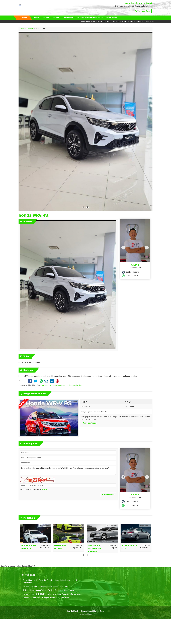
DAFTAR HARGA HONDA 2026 (90, 18)
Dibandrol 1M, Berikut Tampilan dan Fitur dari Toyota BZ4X (46, 586)
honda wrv (79, 384)
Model (30, 29)
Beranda (23, 29)
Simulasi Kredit (90, 422)
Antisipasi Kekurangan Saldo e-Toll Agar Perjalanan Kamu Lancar (48, 589)
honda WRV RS (33, 214)
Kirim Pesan (109, 494)
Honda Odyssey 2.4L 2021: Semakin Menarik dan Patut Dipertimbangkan (52, 593)
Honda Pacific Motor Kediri (138, 3)
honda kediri (57, 384)
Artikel (45, 18)
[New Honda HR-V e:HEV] (136, 533)
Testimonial (67, 18)
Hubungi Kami (144, 11)
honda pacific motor (68, 384)
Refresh (44, 488)
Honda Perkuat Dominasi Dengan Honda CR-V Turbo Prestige (47, 597)
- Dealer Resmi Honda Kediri (85, 610)
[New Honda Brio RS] (35, 533)
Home (36, 18)
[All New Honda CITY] (102, 533)
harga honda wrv (46, 384)
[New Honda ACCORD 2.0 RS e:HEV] (68, 533)
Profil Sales (111, 18)
